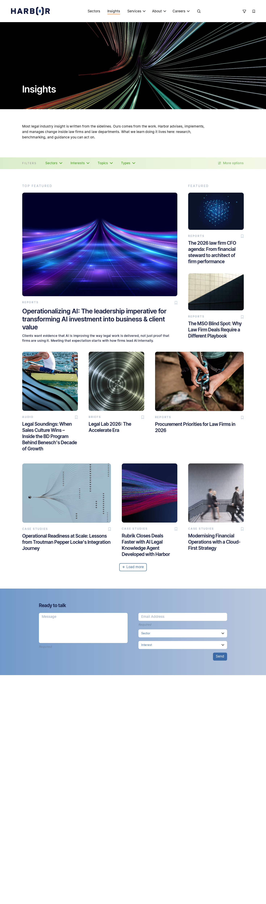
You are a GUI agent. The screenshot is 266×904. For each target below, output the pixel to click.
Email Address (152, 617)
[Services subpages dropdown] (144, 11)
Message (49, 617)
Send (220, 656)
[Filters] (244, 11)
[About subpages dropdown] (165, 11)
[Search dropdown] (199, 11)
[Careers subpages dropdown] (188, 11)
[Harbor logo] (30, 11)
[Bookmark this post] (176, 303)
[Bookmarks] (254, 11)
